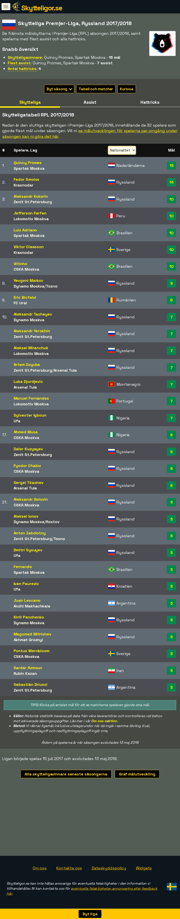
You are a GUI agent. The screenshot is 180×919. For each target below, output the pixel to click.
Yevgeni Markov (28, 280)
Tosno (52, 286)
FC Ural (20, 302)
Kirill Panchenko (29, 617)
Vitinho (20, 263)
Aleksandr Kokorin (31, 196)
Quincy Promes (28, 162)
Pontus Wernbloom (31, 650)
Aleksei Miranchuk (31, 347)
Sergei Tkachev (29, 482)
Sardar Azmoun (28, 667)
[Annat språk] (171, 885)
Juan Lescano (27, 600)
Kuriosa (126, 89)
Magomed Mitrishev (32, 634)
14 (171, 182)
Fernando (23, 566)
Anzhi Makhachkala (32, 606)
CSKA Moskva (26, 269)
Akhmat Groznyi (28, 639)
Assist (90, 102)
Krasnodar (23, 185)
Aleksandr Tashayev (33, 314)
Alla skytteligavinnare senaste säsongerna (66, 774)
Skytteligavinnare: (25, 57)
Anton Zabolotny (30, 532)
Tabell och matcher (96, 89)
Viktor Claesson (29, 246)
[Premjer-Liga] (162, 51)
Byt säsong (57, 89)
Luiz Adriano (25, 230)
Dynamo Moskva (29, 286)
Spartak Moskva (29, 168)
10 (171, 199)
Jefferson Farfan (30, 213)
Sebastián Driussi (30, 684)
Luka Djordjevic (28, 381)
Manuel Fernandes (31, 398)
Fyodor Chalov (27, 465)
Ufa (17, 420)
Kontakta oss (69, 868)
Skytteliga (30, 102)
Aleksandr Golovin (31, 499)
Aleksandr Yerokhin (32, 330)
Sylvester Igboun (30, 415)
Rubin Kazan (25, 673)
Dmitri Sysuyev (28, 549)
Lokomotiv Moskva (31, 218)
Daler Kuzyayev (28, 448)
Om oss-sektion (104, 721)
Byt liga (90, 913)
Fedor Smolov (27, 179)
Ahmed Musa (26, 431)
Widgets (144, 868)
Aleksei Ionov (26, 516)
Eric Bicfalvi (25, 297)
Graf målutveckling (137, 774)
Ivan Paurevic (26, 583)
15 (171, 165)
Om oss (40, 868)
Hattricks (149, 102)
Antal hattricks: (22, 68)
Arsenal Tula (65, 370)
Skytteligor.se (41, 8)
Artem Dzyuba (27, 364)
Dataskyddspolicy (109, 868)
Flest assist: (20, 62)
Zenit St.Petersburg (33, 201)
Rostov (52, 521)
